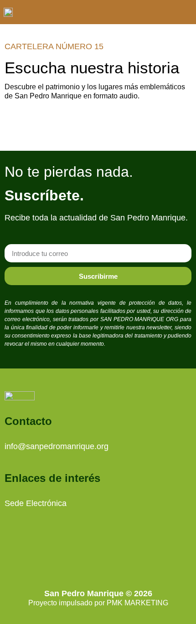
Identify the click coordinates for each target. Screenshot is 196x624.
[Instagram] (85, 559)
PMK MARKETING (137, 603)
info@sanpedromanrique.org (56, 446)
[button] (185, 12)
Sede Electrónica (36, 503)
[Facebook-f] (110, 559)
